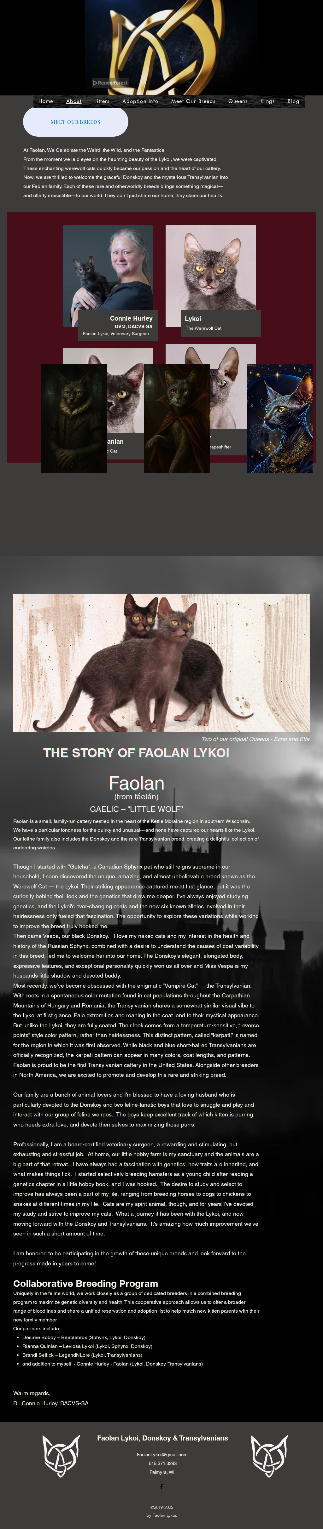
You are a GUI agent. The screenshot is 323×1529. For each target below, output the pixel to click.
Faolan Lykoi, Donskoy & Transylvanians (162, 1438)
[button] (249, 88)
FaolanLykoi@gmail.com (162, 1454)
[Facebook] (306, 61)
